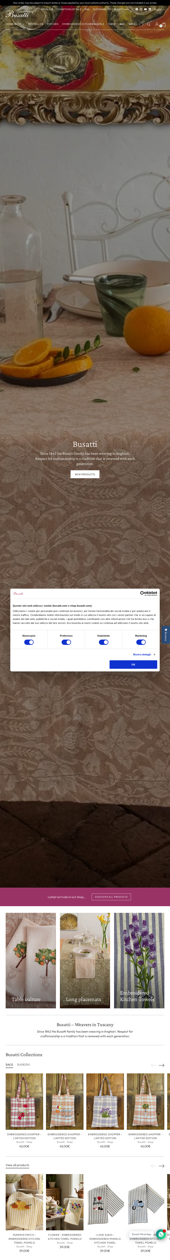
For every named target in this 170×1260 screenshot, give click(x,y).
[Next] (142, 24)
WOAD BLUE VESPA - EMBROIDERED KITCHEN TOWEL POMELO (145, 1238)
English (158, 9)
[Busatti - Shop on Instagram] (141, 9)
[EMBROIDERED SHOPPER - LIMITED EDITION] (24, 1101)
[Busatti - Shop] (17, 13)
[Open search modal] (148, 24)
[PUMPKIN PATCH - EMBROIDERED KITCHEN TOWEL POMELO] (24, 1202)
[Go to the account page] (155, 24)
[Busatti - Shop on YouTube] (145, 9)
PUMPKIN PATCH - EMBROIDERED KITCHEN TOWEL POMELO (24, 1238)
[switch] (66, 642)
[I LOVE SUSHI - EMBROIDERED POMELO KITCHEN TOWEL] (105, 1202)
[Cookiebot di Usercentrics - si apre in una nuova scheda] (142, 593)
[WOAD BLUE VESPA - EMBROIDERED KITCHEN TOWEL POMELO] (145, 1202)
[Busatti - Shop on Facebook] (136, 9)
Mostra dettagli (142, 654)
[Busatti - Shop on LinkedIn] (149, 9)
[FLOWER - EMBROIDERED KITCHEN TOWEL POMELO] (65, 1202)
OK (133, 664)
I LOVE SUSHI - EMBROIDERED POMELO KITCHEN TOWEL (105, 1238)
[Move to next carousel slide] (161, 1065)
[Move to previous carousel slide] (154, 1065)
